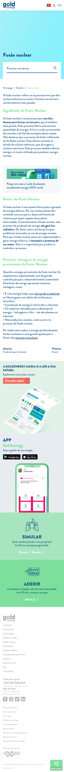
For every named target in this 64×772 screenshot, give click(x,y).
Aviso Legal (7, 716)
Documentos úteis (9, 711)
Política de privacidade (11, 720)
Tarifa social (9, 642)
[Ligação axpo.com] (32, 754)
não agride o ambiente (47, 293)
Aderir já (30, 599)
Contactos (8, 629)
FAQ (5, 667)
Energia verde (10, 650)
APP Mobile (8, 646)
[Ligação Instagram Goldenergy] (11, 699)
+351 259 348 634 (14, 683)
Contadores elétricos (14, 654)
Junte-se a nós (10, 638)
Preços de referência (10, 707)
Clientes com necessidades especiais (15, 732)
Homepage (8, 87)
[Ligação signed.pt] (32, 768)
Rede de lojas (9, 663)
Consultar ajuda (14, 381)
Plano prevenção (8, 728)
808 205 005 (9, 688)
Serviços (7, 625)
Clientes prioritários (10, 737)
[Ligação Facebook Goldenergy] (5, 699)
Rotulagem (8, 633)
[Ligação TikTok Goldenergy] (17, 699)
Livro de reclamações (10, 724)
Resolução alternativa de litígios (14, 741)
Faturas (7, 659)
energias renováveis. (26, 338)
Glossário (20, 87)
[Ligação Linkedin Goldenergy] (23, 699)
